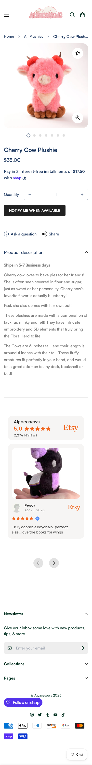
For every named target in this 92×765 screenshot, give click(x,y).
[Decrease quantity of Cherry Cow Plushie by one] (29, 194)
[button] (82, 14)
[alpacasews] (46, 15)
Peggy (30, 505)
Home (9, 36)
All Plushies (33, 36)
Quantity (11, 194)
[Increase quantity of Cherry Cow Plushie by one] (82, 194)
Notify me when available (34, 210)
